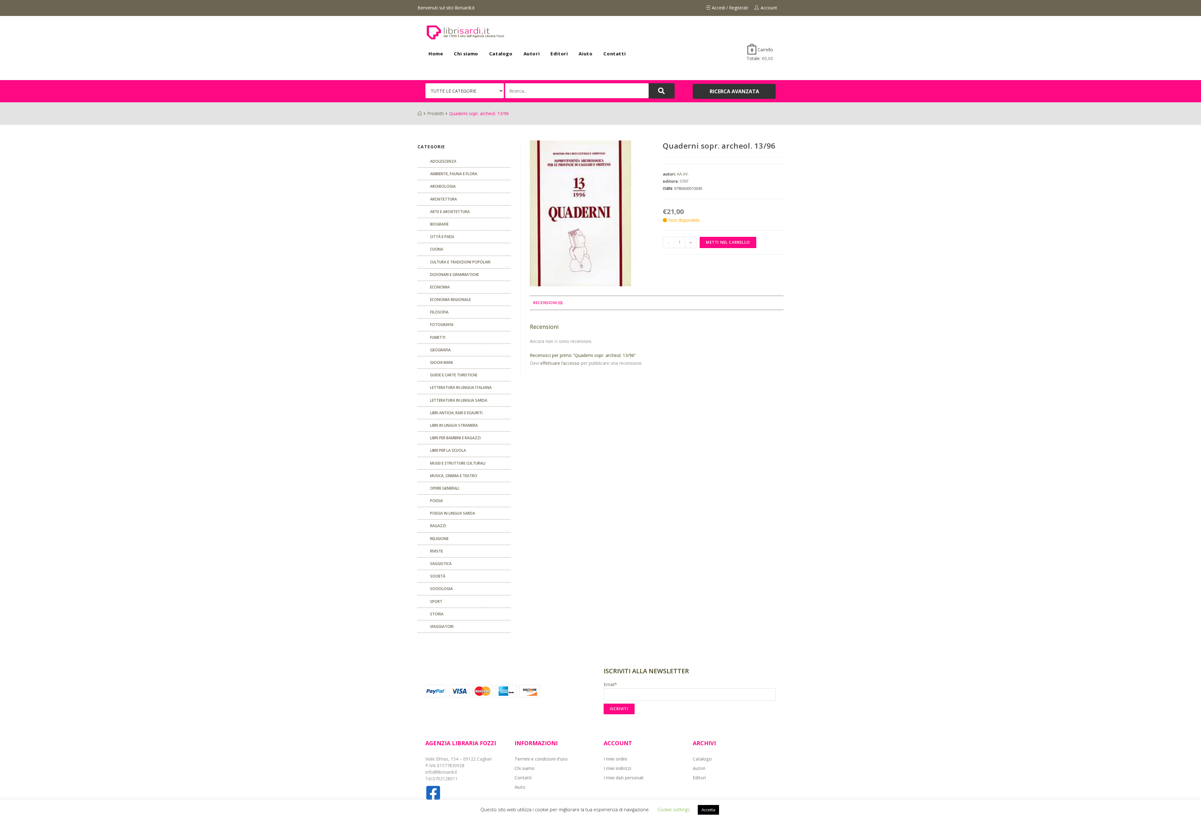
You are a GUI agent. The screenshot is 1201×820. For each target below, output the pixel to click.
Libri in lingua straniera (454, 425)
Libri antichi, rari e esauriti (456, 412)
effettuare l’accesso (560, 363)
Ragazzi (438, 525)
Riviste (436, 551)
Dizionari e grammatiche (454, 274)
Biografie (439, 224)
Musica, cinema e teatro (453, 475)
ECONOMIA (440, 287)
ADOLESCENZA (443, 161)
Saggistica (441, 563)
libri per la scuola (448, 450)
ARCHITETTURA (443, 199)
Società (437, 576)
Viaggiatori (442, 626)
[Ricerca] (577, 90)
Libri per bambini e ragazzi (455, 438)
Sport (436, 601)
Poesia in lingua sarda (452, 513)
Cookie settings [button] (673, 809)
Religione (439, 538)
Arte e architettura (450, 211)
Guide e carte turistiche (453, 375)
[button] (734, 91)
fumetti (437, 337)
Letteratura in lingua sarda (458, 400)
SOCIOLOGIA (441, 588)
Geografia (440, 350)
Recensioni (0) (548, 302)
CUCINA (436, 249)
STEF (684, 181)
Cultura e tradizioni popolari (460, 262)
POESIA (436, 500)
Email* (610, 684)
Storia (436, 614)
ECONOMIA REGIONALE (450, 299)
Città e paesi (442, 236)
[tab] (548, 303)
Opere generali (444, 488)
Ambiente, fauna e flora (453, 173)
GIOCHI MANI (441, 362)
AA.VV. (683, 174)
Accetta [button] (708, 809)
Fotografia (442, 324)
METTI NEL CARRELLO (728, 242)
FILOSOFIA (439, 312)
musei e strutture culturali (457, 463)
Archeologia (443, 186)
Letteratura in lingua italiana (461, 387)
